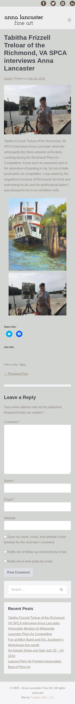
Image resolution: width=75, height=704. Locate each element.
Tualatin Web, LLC (42, 697)
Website (10, 518)
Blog (23, 364)
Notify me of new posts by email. (30, 561)
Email (9, 499)
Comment (12, 422)
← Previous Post (16, 373)
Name (9, 481)
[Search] (61, 589)
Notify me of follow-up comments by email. (37, 552)
